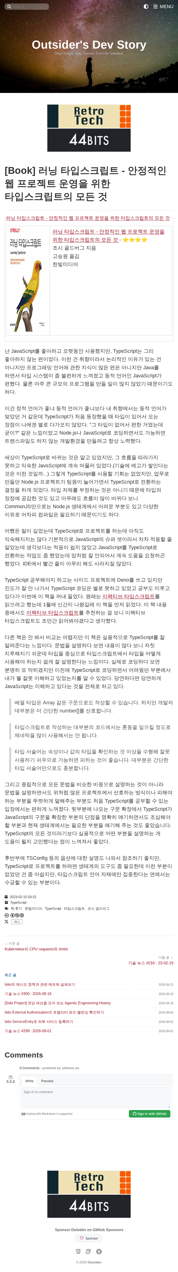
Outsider (94, 1262)
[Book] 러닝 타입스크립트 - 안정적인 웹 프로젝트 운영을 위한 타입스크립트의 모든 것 (86, 183)
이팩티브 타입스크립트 (128, 596)
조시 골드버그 (98, 908)
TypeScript (18, 902)
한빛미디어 (33, 908)
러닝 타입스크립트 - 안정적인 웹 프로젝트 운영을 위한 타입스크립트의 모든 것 (88, 218)
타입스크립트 (74, 908)
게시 (17, 921)
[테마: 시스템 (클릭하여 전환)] (146, 6)
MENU (166, 6)
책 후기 (16, 908)
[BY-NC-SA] (17, 915)
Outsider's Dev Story (89, 44)
